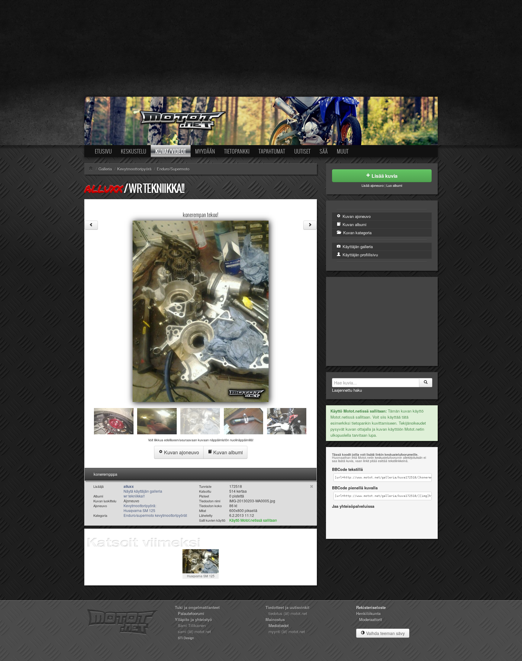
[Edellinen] (91, 225)
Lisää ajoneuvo (373, 185)
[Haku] (425, 382)
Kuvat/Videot (170, 151)
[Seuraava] (310, 225)
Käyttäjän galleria (357, 246)
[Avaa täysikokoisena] (201, 310)
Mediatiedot (279, 625)
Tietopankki (237, 151)
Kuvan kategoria (357, 232)
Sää (324, 151)
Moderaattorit (370, 619)
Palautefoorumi (191, 613)
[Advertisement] (261, 48)
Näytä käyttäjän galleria (143, 491)
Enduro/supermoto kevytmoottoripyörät (155, 515)
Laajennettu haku (347, 390)
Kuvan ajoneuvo (181, 452)
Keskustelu (133, 151)
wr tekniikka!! (156, 188)
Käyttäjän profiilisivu (359, 255)
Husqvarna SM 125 (200, 576)
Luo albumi (394, 185)
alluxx (103, 188)
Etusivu (103, 151)
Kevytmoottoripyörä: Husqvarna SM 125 (140, 508)
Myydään (205, 151)
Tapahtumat (272, 151)
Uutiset (302, 151)
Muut (343, 151)
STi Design (186, 637)
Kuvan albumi (227, 452)
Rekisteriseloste (371, 607)
